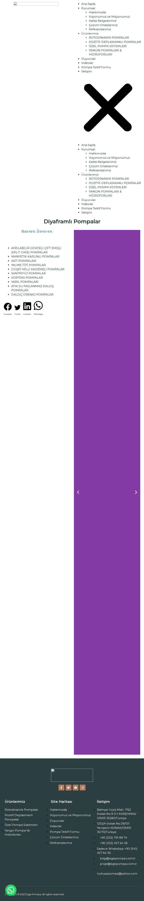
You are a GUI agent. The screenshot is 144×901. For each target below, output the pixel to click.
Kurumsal (88, 8)
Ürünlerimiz (89, 33)
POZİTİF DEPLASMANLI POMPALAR (115, 42)
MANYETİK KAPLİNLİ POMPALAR (35, 256)
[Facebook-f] (61, 787)
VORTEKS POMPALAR (27, 277)
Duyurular (88, 59)
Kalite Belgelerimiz (102, 20)
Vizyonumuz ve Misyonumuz (109, 16)
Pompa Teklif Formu (96, 67)
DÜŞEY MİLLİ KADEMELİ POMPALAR (37, 269)
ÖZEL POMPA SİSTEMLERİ (108, 46)
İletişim (86, 71)
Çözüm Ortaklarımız (103, 25)
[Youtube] (76, 787)
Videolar (87, 63)
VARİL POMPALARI (24, 282)
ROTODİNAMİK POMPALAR (109, 37)
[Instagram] (83, 787)
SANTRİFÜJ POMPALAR (28, 273)
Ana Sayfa (88, 4)
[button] (108, 108)
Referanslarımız (100, 29)
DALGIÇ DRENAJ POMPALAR (32, 294)
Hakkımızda (97, 12)
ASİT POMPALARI (23, 261)
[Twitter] (68, 787)
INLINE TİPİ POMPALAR (28, 265)
